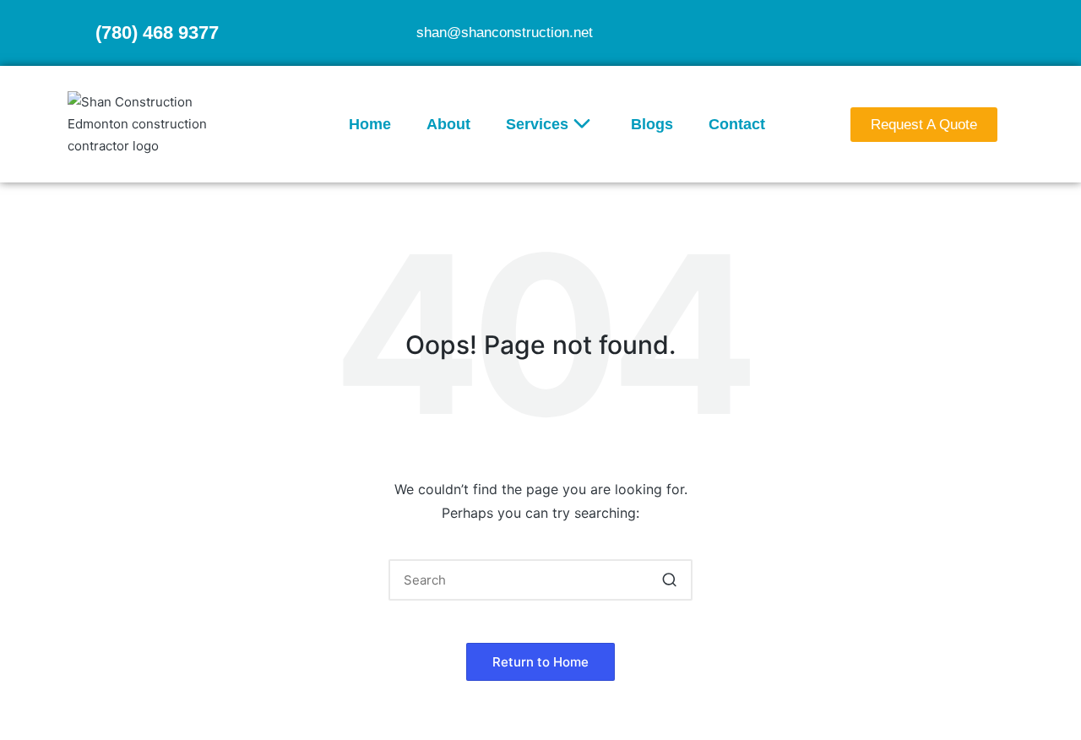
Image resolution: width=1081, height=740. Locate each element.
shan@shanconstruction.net (504, 32)
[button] (669, 580)
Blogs (652, 124)
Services (537, 124)
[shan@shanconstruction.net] (396, 33)
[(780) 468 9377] (75, 33)
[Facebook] (966, 31)
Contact (737, 124)
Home (370, 124)
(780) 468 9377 (157, 32)
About (448, 124)
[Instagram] (999, 31)
